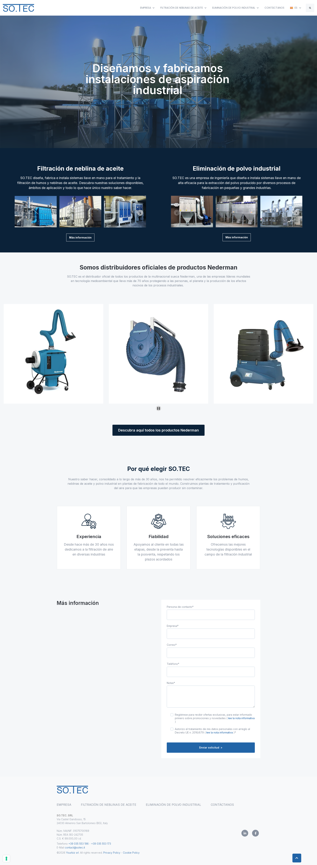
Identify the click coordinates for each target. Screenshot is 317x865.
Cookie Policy (131, 852)
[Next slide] (140, 213)
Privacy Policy (111, 852)
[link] (18, 7)
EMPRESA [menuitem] (64, 804)
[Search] (310, 8)
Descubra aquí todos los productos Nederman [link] (158, 430)
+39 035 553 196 (78, 843)
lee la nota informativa (241, 718)
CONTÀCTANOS (274, 8)
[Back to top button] (296, 858)
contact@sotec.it (75, 847)
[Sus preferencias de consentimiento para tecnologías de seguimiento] (6, 858)
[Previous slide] (20, 213)
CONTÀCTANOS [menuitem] (222, 804)
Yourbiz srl (72, 852)
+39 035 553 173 (101, 843)
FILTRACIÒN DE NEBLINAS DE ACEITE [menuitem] (108, 804)
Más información (80, 237)
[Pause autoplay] (158, 408)
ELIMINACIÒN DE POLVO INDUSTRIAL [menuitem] (173, 804)
